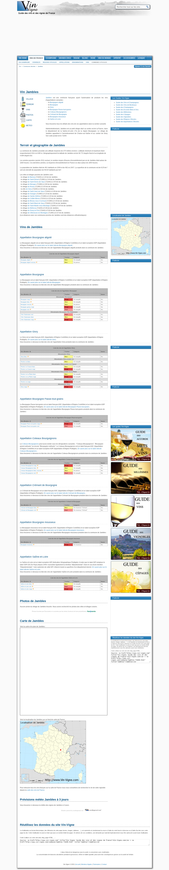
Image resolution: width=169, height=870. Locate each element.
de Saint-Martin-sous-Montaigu (38, 206)
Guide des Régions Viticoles (126, 119)
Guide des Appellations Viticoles (127, 122)
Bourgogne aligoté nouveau (28, 262)
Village (29, 99)
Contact (104, 864)
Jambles (49, 98)
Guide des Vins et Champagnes (127, 102)
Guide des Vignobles (123, 117)
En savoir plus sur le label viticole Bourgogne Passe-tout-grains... (67, 407)
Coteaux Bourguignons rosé (28, 473)
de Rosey (31, 187)
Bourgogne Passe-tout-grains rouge (30, 423)
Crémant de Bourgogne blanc (29, 507)
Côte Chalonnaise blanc (27, 317)
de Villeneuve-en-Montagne (37, 213)
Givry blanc (24, 356)
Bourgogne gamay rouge (27, 307)
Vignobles (36, 62)
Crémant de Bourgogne (58, 114)
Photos (29, 115)
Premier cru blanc (25, 361)
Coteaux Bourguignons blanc (28, 468)
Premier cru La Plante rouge (28, 376)
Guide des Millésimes (123, 112)
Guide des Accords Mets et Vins (127, 110)
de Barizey (31, 177)
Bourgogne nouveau (26, 304)
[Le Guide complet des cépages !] (131, 592)
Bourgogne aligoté (56, 102)
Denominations (77, 62)
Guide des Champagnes (124, 107)
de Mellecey (31, 208)
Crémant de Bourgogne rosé (28, 510)
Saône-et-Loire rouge (26, 589)
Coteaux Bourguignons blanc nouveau (31, 470)
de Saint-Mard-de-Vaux (35, 203)
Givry (52, 107)
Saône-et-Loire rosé (26, 586)
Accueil (77, 864)
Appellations (64, 62)
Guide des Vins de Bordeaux (126, 105)
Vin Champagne (24, 62)
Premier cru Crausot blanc (28, 366)
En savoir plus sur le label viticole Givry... (42, 340)
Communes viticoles (99, 62)
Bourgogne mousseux (58, 117)
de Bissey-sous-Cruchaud (36, 201)
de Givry (28, 189)
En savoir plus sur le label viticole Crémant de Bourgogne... (65, 493)
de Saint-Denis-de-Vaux (36, 182)
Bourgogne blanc (25, 302)
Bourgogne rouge (25, 299)
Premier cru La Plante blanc (28, 374)
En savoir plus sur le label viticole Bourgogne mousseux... (64, 530)
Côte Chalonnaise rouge (27, 319)
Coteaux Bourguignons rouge (29, 465)
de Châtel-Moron (33, 198)
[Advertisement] (84, 36)
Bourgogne (54, 105)
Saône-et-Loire (55, 119)
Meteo (29, 126)
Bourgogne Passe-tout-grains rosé (30, 426)
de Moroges (31, 184)
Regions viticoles (50, 62)
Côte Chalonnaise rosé (27, 314)
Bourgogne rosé (25, 309)
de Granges (31, 194)
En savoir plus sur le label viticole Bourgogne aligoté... (54, 245)
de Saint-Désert (33, 179)
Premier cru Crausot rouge (28, 369)
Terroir (30, 104)
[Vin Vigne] (37, 14)
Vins (87, 62)
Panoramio (47, 611)
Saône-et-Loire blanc (26, 584)
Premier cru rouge (25, 381)
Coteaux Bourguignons (58, 112)
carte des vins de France (35, 790)
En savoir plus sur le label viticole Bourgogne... (44, 282)
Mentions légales (86, 864)
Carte (29, 120)
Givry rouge (24, 386)
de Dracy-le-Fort (33, 210)
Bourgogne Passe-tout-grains (60, 110)
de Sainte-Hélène (33, 196)
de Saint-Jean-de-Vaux (35, 191)
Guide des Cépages (123, 114)
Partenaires (96, 864)
